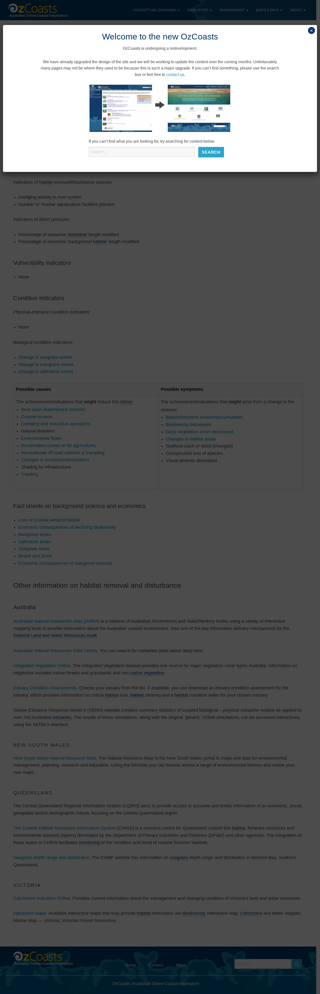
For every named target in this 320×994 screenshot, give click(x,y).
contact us (175, 74)
